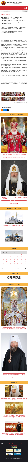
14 (17, 259)
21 (17, 261)
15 (21, 259)
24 (3, 263)
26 (10, 263)
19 (10, 261)
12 (10, 259)
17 (3, 261)
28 (17, 263)
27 (14, 263)
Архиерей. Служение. (5, 14)
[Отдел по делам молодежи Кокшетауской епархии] (9, 453)
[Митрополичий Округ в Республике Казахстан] (14, 446)
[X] (8, 110)
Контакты (10, 7)
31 (3, 265)
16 (25, 259)
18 (6, 261)
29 (21, 263)
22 (21, 261)
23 (25, 261)
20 (14, 261)
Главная (3, 7)
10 (3, 259)
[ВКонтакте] (6, 110)
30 (25, 263)
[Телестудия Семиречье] (17, 453)
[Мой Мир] (4, 110)
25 (6, 263)
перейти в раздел (14, 203)
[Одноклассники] (2, 110)
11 (6, 259)
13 (14, 259)
